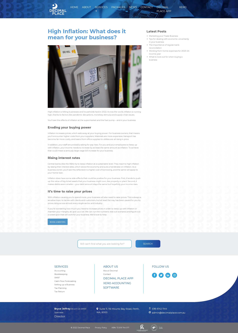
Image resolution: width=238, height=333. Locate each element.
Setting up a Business (64, 284)
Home (74, 7)
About (86, 7)
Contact (147, 7)
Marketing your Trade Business (163, 36)
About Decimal (110, 271)
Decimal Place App (164, 9)
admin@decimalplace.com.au (168, 312)
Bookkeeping (60, 274)
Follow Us (160, 266)
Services (101, 7)
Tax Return (59, 291)
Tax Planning (60, 288)
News (133, 7)
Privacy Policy (101, 328)
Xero (182, 7)
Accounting (59, 271)
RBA (71, 164)
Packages (118, 7)
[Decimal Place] (58, 9)
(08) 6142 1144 (159, 308)
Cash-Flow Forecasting (65, 281)
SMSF (57, 277)
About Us (110, 266)
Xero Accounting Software (117, 285)
